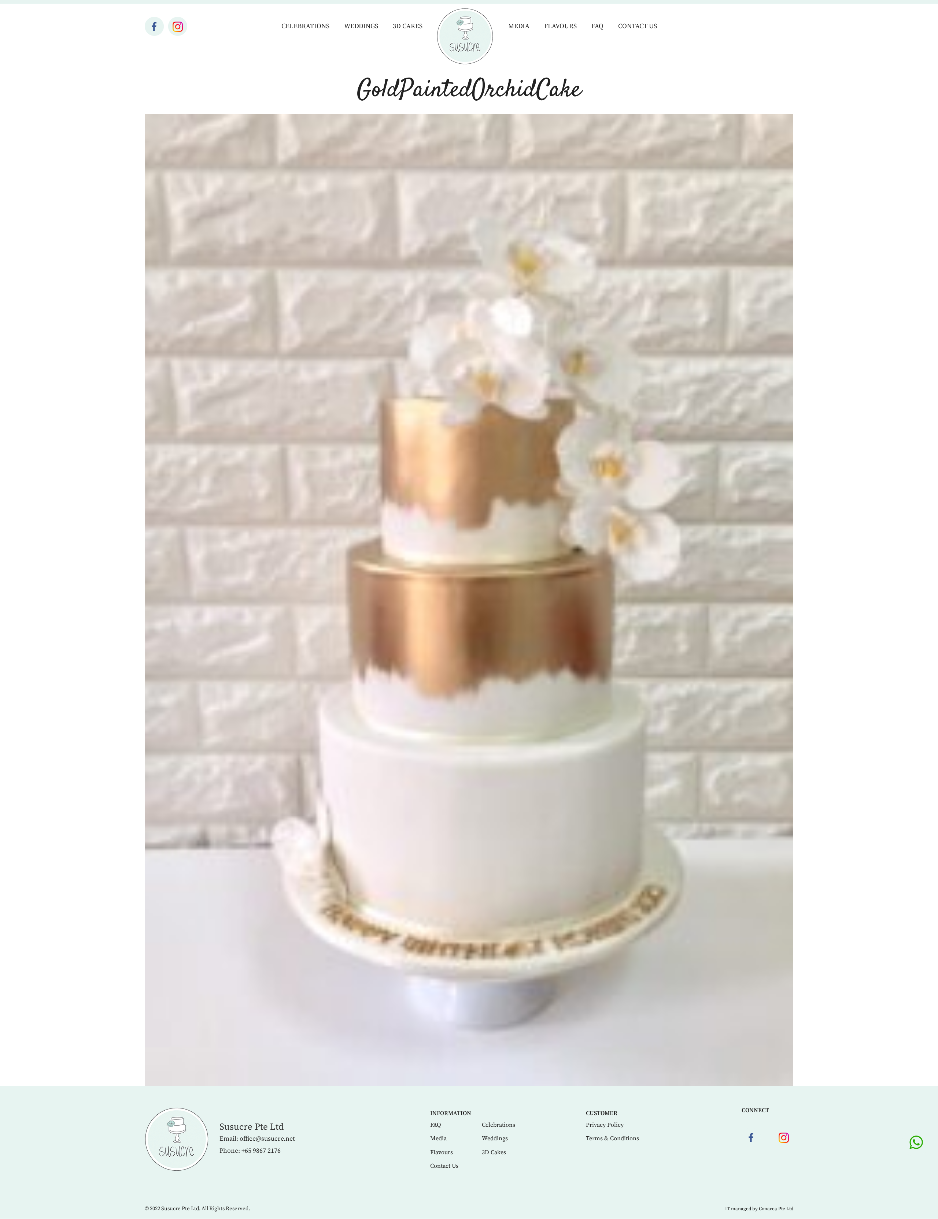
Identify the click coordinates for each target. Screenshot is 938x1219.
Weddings (361, 26)
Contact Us (637, 26)
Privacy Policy (605, 1125)
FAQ (597, 26)
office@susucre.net (267, 1139)
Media (518, 26)
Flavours (560, 26)
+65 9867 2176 (261, 1151)
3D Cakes (407, 26)
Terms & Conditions (612, 1138)
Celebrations (305, 26)
